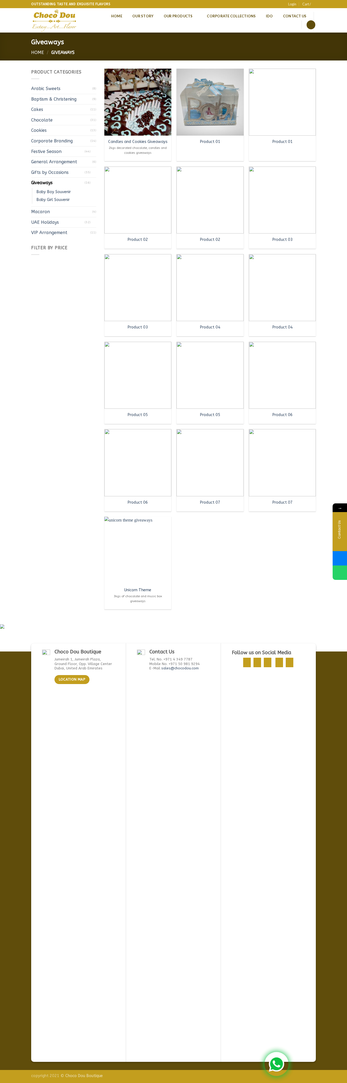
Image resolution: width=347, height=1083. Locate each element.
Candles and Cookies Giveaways (138, 141)
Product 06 (282, 415)
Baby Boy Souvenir (53, 192)
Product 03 (282, 239)
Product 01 (210, 141)
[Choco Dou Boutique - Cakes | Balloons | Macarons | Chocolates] (55, 20)
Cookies (39, 130)
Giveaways (42, 182)
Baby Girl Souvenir (53, 199)
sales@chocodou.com (180, 668)
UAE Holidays (45, 222)
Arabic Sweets (45, 88)
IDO (269, 16)
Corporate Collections (231, 16)
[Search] (311, 24)
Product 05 (137, 415)
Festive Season (46, 151)
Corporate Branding (52, 140)
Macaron (40, 211)
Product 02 (137, 239)
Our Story (142, 16)
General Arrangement (54, 161)
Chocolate (42, 120)
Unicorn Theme (137, 590)
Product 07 (210, 502)
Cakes (37, 109)
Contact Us (295, 16)
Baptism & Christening (53, 99)
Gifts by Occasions (50, 172)
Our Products (178, 16)
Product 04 (210, 327)
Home (116, 16)
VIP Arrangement (49, 232)
